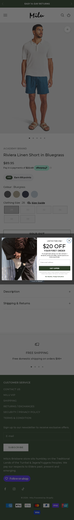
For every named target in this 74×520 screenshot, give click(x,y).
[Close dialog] (69, 240)
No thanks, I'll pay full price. (54, 276)
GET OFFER (54, 268)
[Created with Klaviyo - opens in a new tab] (37, 281)
